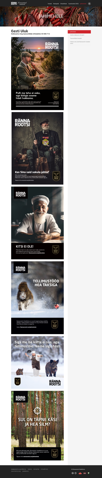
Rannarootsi (19, 3)
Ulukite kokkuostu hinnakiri (77, 35)
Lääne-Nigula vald (89, 473)
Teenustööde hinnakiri (76, 38)
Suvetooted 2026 (73, 3)
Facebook (73, 473)
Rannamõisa (80, 473)
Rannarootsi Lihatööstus (18, 469)
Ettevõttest (63, 3)
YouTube (76, 473)
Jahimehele (83, 3)
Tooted (50, 3)
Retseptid (56, 3)
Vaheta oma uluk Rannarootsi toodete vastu (80, 42)
